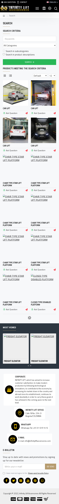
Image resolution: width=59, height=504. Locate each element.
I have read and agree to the (27, 473)
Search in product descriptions (20, 54)
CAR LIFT (6, 108)
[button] (28, 365)
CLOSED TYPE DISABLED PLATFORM (41, 303)
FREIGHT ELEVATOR (12, 361)
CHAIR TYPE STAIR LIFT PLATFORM (12, 184)
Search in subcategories (17, 51)
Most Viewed (9, 327)
